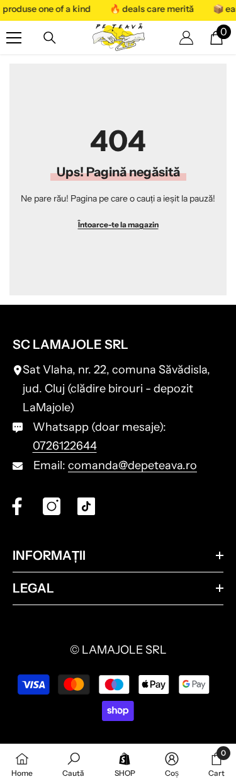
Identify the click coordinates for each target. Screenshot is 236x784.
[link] (73, 763)
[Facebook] (17, 506)
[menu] (13, 37)
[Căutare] (49, 37)
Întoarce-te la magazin (118, 224)
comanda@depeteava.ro (132, 465)
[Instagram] (51, 506)
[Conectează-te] (186, 38)
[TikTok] (86, 506)
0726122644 (65, 446)
